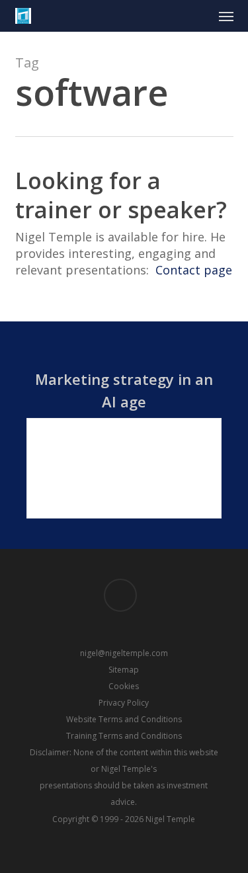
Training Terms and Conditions (124, 735)
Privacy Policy (124, 702)
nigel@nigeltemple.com (124, 653)
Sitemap (123, 669)
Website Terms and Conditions (124, 719)
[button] (226, 15)
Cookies (123, 686)
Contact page (193, 270)
